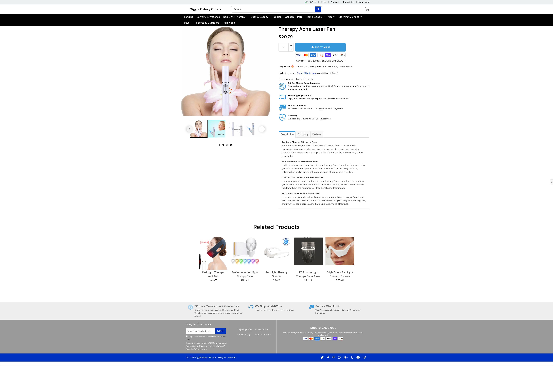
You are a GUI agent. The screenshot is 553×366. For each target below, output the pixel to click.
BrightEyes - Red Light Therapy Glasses (340, 274)
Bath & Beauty (259, 17)
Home (323, 2)
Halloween (229, 22)
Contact (334, 2)
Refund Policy (243, 334)
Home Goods (314, 17)
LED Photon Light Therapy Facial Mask (308, 274)
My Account (364, 2)
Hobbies (276, 17)
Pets (299, 17)
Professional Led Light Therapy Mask (245, 274)
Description (287, 134)
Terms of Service (263, 334)
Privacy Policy (261, 329)
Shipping (303, 134)
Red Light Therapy (234, 17)
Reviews (316, 134)
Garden (289, 17)
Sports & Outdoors (207, 22)
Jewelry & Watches (208, 17)
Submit (221, 331)
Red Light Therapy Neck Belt (213, 274)
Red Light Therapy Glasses (276, 274)
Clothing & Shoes (349, 17)
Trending (188, 17)
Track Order (348, 2)
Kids (330, 17)
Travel (187, 22)
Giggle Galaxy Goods (205, 9)
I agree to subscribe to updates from (206, 337)
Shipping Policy (244, 329)
